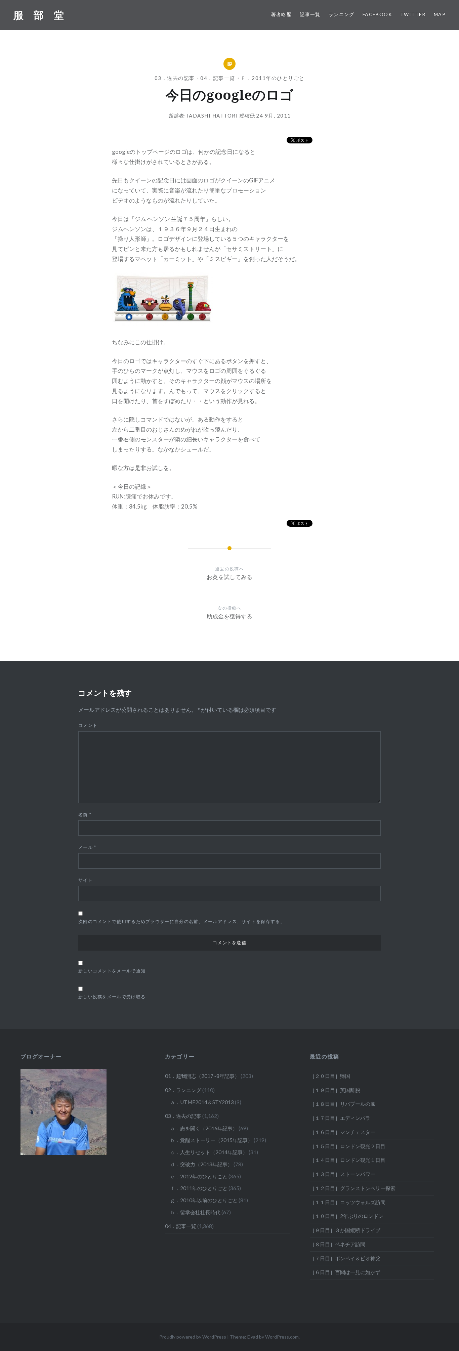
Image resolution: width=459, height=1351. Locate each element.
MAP (440, 14)
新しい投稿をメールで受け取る (111, 996)
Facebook (377, 14)
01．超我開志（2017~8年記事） (202, 1076)
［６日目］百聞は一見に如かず (345, 1272)
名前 (84, 814)
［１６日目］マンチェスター (342, 1132)
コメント (87, 725)
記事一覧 (310, 14)
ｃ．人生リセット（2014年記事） (209, 1152)
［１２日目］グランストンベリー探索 (352, 1188)
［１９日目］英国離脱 (335, 1090)
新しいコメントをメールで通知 (111, 970)
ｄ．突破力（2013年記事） (201, 1164)
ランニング (341, 14)
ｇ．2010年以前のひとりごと (204, 1200)
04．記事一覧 (217, 78)
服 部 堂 (38, 15)
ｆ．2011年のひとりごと (273, 78)
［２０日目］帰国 (330, 1076)
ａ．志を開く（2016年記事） (204, 1128)
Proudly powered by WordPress (192, 1337)
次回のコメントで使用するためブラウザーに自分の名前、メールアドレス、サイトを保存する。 (181, 921)
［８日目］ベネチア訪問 (337, 1244)
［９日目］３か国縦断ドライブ (345, 1230)
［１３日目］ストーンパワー (342, 1174)
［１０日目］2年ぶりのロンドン (346, 1216)
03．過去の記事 (175, 78)
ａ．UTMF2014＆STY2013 (202, 1102)
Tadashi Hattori (211, 116)
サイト (85, 880)
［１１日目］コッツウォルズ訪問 (347, 1202)
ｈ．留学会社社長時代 (195, 1212)
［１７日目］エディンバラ (340, 1118)
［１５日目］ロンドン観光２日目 (347, 1146)
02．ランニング (183, 1090)
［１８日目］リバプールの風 (342, 1104)
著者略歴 (281, 14)
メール (87, 847)
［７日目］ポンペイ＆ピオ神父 (345, 1258)
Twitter (413, 14)
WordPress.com (282, 1337)
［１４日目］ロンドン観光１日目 (347, 1160)
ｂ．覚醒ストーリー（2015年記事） (211, 1140)
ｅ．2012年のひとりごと (198, 1176)
